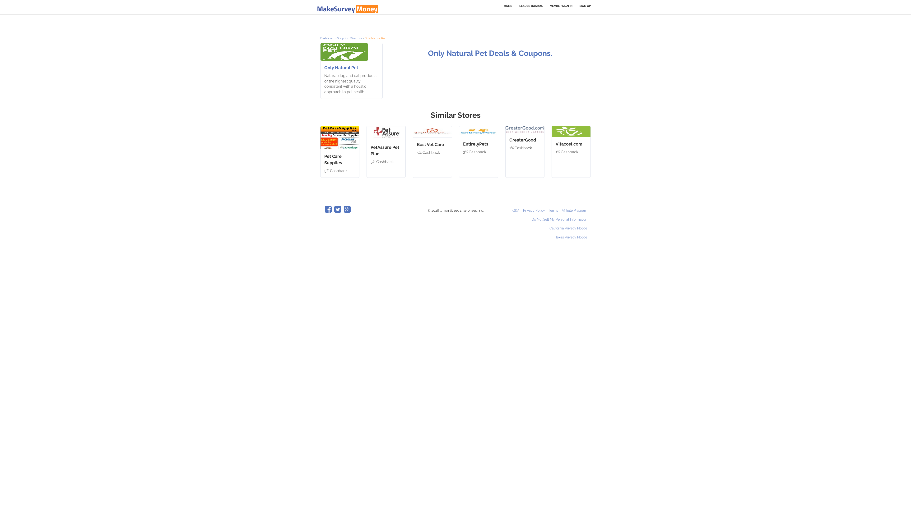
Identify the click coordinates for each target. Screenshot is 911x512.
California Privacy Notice (568, 228)
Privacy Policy (534, 210)
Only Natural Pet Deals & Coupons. (490, 53)
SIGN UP (585, 6)
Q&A (516, 210)
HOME (508, 6)
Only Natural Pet (341, 67)
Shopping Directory (349, 38)
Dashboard (327, 38)
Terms (554, 210)
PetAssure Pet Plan (385, 150)
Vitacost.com (569, 144)
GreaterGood (522, 139)
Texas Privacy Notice (571, 237)
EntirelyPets (475, 144)
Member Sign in (561, 6)
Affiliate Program (574, 210)
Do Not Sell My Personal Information (559, 219)
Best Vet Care (430, 144)
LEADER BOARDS (531, 6)
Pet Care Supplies (333, 159)
